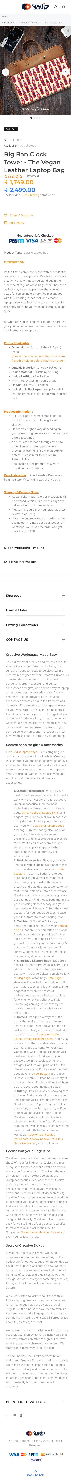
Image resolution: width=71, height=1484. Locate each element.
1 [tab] (31, 118)
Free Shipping (30, 195)
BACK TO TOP (35, 1475)
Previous (5, 72)
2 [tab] (34, 118)
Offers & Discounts (21, 215)
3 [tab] (37, 118)
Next (65, 72)
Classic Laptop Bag (36, 252)
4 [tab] (40, 118)
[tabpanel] (35, 70)
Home (5, 16)
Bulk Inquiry (16, 222)
